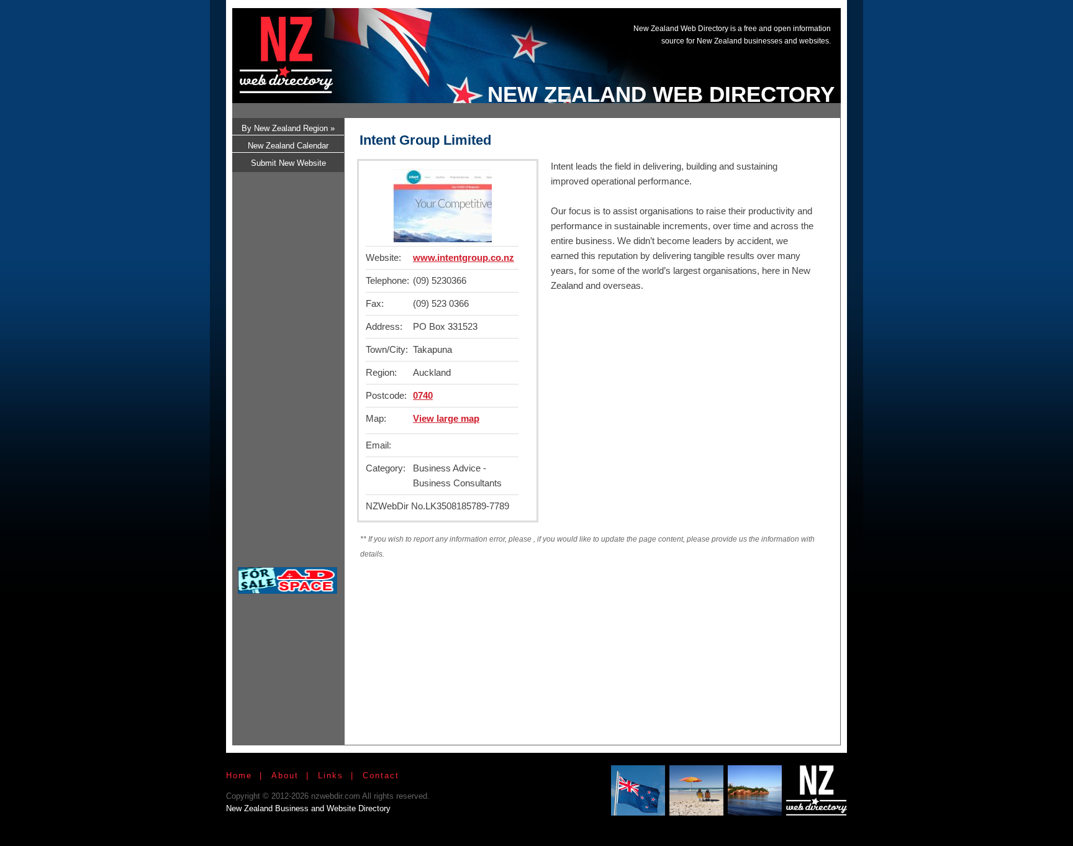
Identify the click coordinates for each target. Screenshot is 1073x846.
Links (330, 775)
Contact (381, 775)
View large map (446, 418)
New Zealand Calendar (288, 145)
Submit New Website (288, 163)
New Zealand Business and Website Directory (308, 808)
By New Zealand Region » (288, 128)
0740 (423, 395)
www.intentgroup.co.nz (463, 257)
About (285, 775)
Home (239, 775)
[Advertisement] (607, 45)
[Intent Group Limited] (442, 239)
